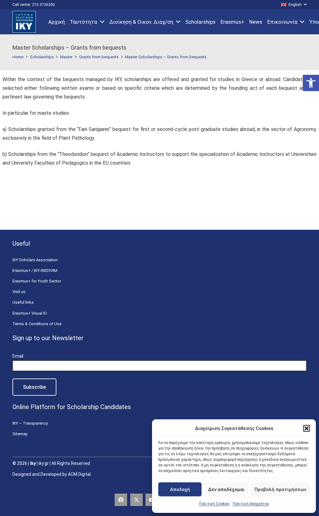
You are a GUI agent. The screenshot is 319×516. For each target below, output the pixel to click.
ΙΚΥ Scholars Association (35, 260)
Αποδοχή (180, 489)
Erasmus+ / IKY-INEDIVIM (34, 270)
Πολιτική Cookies (214, 504)
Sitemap (20, 434)
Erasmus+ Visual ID (29, 313)
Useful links (23, 302)
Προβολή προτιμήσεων (280, 489)
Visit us (19, 291)
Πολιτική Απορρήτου (251, 504)
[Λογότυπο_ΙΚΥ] (24, 22)
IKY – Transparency (30, 423)
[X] (136, 500)
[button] (311, 83)
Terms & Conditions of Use (36, 323)
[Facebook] (121, 500)
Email (17, 356)
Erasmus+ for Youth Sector (36, 281)
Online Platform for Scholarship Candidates (71, 407)
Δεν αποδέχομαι (226, 489)
